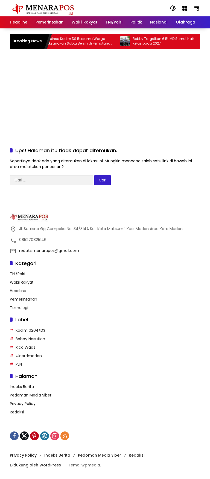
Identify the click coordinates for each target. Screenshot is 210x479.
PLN (19, 364)
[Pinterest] (34, 435)
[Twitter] (24, 435)
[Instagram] (54, 435)
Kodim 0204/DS (30, 330)
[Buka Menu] (185, 8)
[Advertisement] (105, 92)
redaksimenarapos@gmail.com (49, 250)
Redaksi (17, 412)
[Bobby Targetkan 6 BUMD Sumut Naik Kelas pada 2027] (121, 41)
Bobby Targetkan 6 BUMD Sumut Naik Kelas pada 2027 (160, 41)
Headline (18, 290)
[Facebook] (14, 435)
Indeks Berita (22, 386)
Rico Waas (25, 347)
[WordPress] (44, 435)
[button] (173, 8)
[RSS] (64, 435)
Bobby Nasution (30, 339)
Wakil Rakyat (22, 282)
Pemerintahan (23, 299)
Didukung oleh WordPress (35, 465)
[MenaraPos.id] (44, 8)
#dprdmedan (29, 355)
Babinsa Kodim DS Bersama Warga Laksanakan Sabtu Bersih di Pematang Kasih (74, 41)
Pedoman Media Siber (30, 395)
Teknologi (19, 307)
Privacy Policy (23, 403)
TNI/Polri (17, 274)
